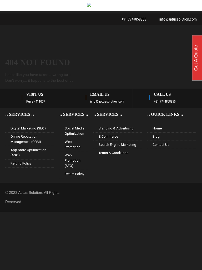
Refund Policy (21, 163)
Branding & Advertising (116, 128)
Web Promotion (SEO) (72, 160)
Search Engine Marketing (117, 145)
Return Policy (74, 174)
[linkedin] (16, 19)
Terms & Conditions (113, 153)
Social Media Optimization (74, 131)
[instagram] (36, 19)
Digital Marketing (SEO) (28, 128)
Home (157, 128)
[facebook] (6, 19)
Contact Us (161, 145)
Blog (156, 136)
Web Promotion (72, 144)
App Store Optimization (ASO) (28, 152)
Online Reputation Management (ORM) (26, 139)
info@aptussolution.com (178, 19)
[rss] (46, 19)
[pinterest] (26, 19)
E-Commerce (108, 136)
